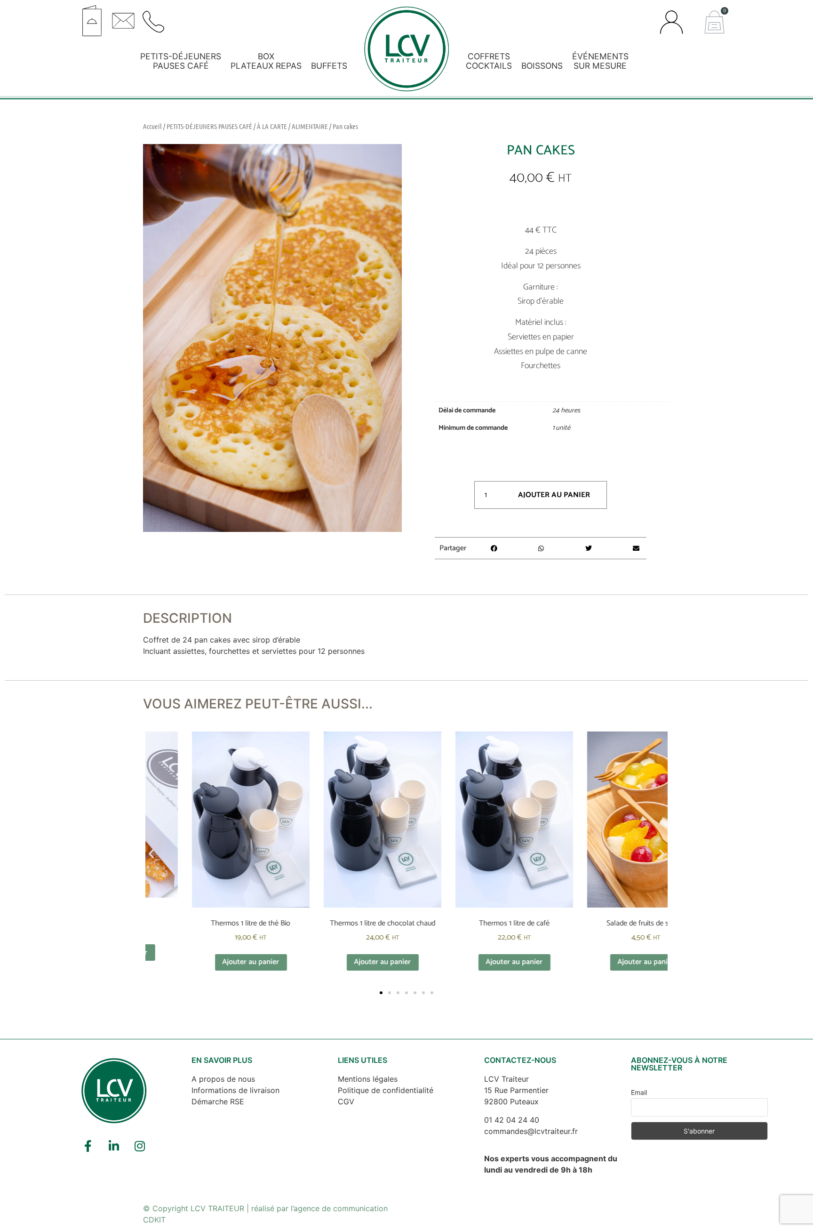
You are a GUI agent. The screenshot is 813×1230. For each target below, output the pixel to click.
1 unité (561, 428)
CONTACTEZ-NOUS (520, 1060)
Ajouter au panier (554, 495)
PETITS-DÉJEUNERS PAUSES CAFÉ (209, 126)
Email (639, 1092)
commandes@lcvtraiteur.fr (531, 1131)
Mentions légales (368, 1079)
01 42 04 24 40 (511, 1120)
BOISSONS (542, 66)
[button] (243, 17)
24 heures (566, 410)
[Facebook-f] (88, 1146)
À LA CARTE (272, 126)
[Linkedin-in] (114, 1146)
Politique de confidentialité (385, 1090)
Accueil (152, 126)
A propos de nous (223, 1079)
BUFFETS (329, 66)
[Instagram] (139, 1146)
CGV (346, 1101)
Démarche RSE (217, 1101)
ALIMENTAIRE (310, 126)
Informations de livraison (235, 1090)
